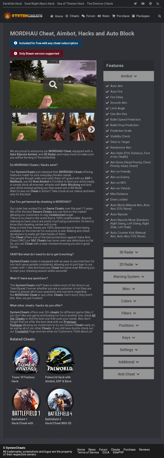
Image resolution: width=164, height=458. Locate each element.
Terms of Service (88, 452)
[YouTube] (143, 3)
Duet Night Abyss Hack (40, 3)
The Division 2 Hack (100, 3)
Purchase (123, 16)
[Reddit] (150, 3)
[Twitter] (135, 3)
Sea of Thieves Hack (70, 3)
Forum (90, 16)
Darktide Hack (12, 3)
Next (91, 130)
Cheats (74, 16)
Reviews (144, 449)
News (106, 16)
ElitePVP (118, 452)
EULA (106, 452)
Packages (143, 16)
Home (59, 16)
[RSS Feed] (158, 3)
